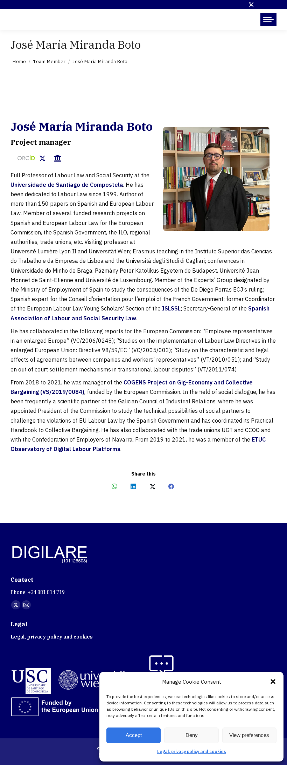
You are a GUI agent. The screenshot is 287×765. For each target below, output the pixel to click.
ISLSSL (171, 308)
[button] (273, 681)
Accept (134, 735)
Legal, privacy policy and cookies (191, 751)
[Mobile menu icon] (268, 19)
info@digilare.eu (37, 19)
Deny (192, 735)
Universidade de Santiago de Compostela (66, 184)
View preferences (249, 735)
